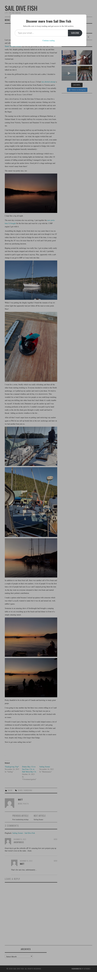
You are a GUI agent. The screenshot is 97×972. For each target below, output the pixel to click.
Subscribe (75, 32)
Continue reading (48, 40)
